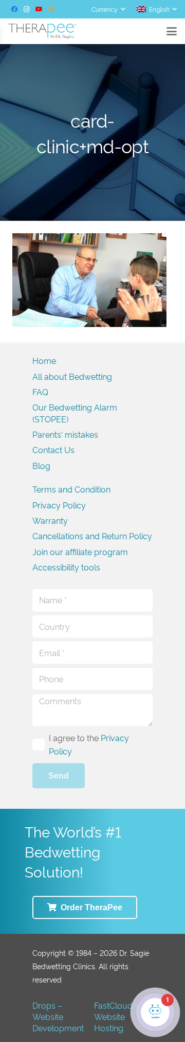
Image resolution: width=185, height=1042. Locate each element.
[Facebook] (14, 9)
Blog (41, 465)
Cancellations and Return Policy (92, 535)
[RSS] (51, 9)
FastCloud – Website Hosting (116, 1016)
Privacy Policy (59, 504)
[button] (108, 9)
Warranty (50, 520)
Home (44, 360)
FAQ (40, 391)
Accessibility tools (66, 567)
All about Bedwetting (72, 376)
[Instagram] (27, 9)
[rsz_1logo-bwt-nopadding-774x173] (42, 31)
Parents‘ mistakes (65, 434)
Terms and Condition (71, 489)
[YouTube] (39, 9)
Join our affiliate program (80, 551)
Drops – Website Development (58, 1016)
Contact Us (53, 449)
